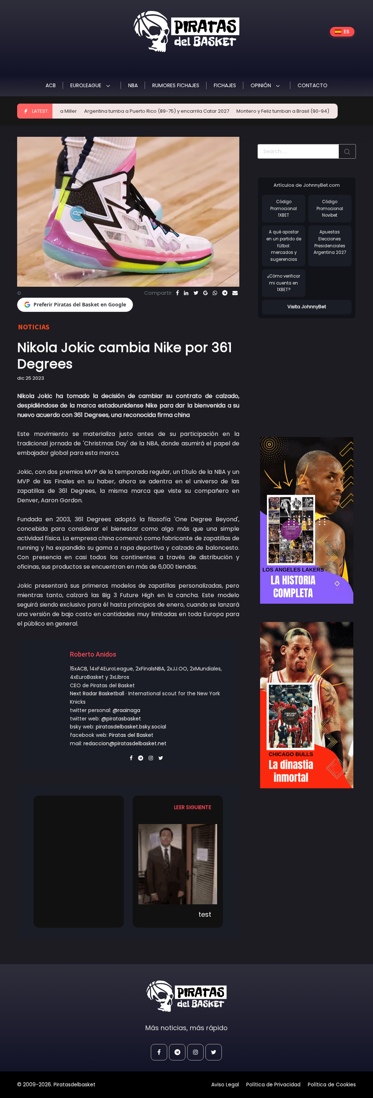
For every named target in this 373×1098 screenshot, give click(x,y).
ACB (51, 85)
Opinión (261, 85)
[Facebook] (177, 293)
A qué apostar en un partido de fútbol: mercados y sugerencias (283, 245)
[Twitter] (195, 293)
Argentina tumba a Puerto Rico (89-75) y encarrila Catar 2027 (126, 111)
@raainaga (126, 710)
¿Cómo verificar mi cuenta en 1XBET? (283, 283)
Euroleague (86, 85)
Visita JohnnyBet (306, 307)
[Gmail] (205, 293)
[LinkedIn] (186, 293)
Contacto (312, 85)
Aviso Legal (225, 1084)
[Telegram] (224, 293)
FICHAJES (225, 85)
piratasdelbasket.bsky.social (131, 726)
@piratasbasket (121, 718)
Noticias (34, 326)
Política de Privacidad (273, 1084)
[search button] (347, 151)
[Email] (234, 293)
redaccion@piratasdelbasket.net (124, 743)
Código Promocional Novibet (330, 208)
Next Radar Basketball (97, 693)
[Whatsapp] (215, 293)
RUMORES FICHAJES (175, 85)
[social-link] (159, 1052)
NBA (133, 85)
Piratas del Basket (131, 735)
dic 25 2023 (30, 378)
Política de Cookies (332, 1084)
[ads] (307, 520)
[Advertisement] (315, 370)
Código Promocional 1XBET (283, 208)
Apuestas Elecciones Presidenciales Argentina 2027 (330, 242)
